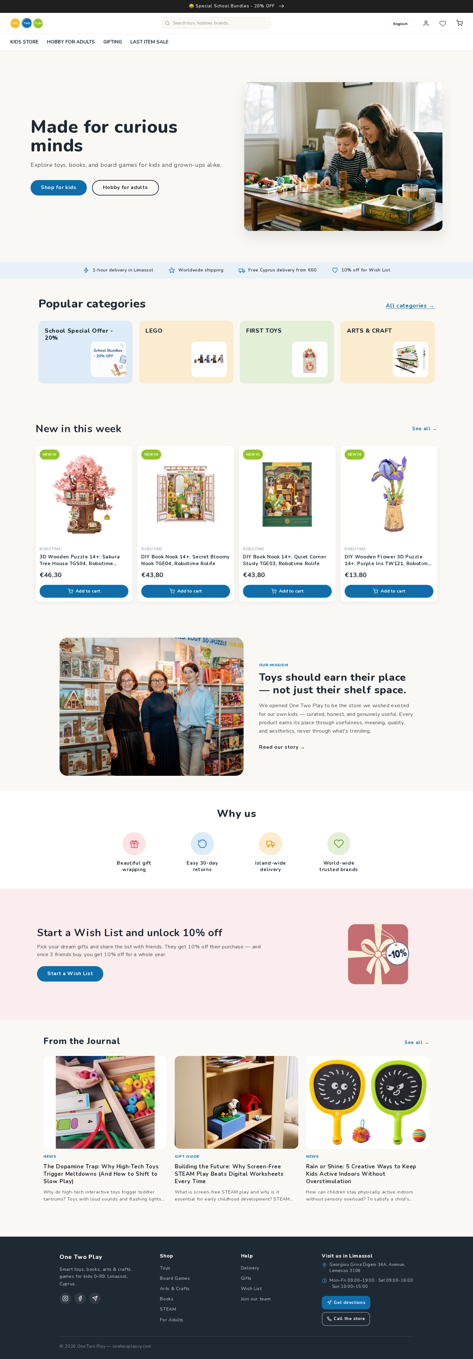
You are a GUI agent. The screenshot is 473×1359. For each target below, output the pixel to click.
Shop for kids (59, 187)
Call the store (349, 1319)
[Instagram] (65, 1298)
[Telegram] (95, 1298)
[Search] (167, 23)
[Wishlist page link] (443, 23)
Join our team (256, 1299)
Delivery (250, 1268)
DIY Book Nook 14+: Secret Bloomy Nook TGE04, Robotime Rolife (185, 560)
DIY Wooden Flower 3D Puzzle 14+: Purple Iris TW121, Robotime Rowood (388, 560)
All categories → (410, 305)
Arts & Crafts (175, 1289)
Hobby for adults (125, 187)
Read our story (282, 747)
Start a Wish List (70, 973)
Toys (165, 1268)
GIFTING (112, 42)
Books (166, 1299)
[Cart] (459, 23)
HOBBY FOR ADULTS (71, 42)
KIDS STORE (24, 42)
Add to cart (88, 591)
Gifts (246, 1278)
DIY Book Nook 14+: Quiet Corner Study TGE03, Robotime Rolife (284, 560)
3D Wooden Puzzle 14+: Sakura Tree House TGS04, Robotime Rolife (80, 560)
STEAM (168, 1309)
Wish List (251, 1289)
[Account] (426, 23)
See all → (424, 428)
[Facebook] (80, 1298)
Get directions (349, 1303)
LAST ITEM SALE (149, 42)
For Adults (171, 1320)
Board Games (175, 1278)
